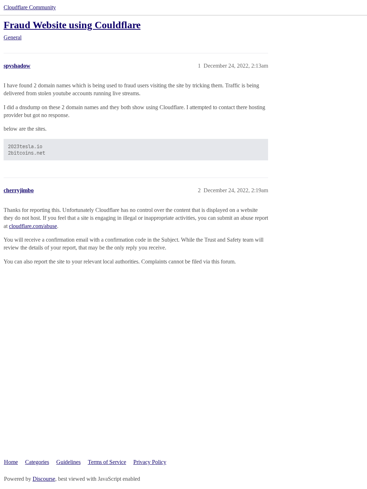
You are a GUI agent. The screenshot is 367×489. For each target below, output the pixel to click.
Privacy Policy (149, 462)
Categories (37, 462)
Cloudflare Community (30, 7)
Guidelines (68, 462)
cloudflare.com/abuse (33, 226)
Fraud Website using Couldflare (72, 24)
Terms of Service (107, 462)
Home (11, 462)
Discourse (44, 479)
